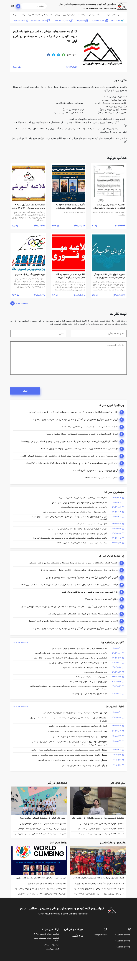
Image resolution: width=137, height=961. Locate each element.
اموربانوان (58, 15)
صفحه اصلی (122, 15)
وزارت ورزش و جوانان (51, 945)
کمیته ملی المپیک (52, 949)
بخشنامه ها (81, 15)
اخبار (114, 15)
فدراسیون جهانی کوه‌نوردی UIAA (46, 934)
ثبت (25, 391)
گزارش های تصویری (69, 15)
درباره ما (23, 15)
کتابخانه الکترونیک (34, 15)
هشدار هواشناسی (47, 15)
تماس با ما (14, 15)
